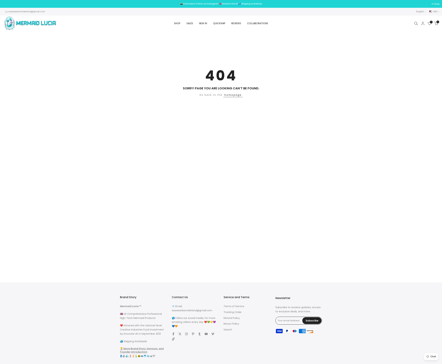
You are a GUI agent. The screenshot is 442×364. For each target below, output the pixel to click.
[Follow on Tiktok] (173, 339)
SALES (189, 23)
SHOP (177, 23)
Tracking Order (233, 312)
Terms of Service (234, 306)
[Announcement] (221, 4)
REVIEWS (236, 23)
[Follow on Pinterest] (193, 334)
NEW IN (203, 23)
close (7, 4)
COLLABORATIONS (257, 23)
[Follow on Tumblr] (199, 334)
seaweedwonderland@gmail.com (26, 11)
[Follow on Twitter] (179, 334)
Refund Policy (232, 318)
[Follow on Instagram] (186, 334)
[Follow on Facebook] (173, 334)
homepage (233, 95)
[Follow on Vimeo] (212, 334)
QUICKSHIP (219, 23)
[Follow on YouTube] (206, 334)
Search (228, 329)
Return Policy (231, 323)
